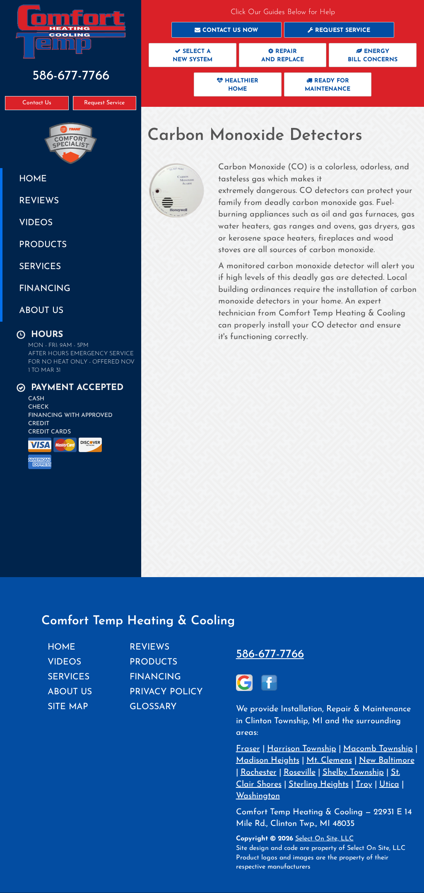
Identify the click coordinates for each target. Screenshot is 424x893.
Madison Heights (267, 760)
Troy (364, 784)
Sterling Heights (319, 784)
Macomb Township (378, 749)
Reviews (39, 201)
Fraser (248, 749)
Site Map (68, 707)
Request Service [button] (104, 103)
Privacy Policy (166, 692)
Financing (44, 288)
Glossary (153, 707)
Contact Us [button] (36, 103)
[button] (226, 30)
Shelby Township (353, 772)
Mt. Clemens (329, 760)
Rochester (259, 772)
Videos (36, 223)
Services (40, 266)
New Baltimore (386, 760)
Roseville (300, 772)
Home (33, 179)
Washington (258, 796)
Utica (389, 784)
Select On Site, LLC (324, 838)
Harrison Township (301, 749)
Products (43, 245)
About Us (41, 310)
